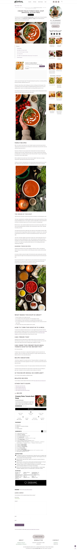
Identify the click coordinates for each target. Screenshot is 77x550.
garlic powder (24, 444)
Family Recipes (19, 48)
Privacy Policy (21, 542)
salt (24, 447)
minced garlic (24, 446)
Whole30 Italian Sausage (43, 331)
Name (16, 516)
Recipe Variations (19, 57)
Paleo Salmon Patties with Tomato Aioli (40, 380)
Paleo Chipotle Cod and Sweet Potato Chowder (23, 390)
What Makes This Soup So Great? (22, 50)
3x (45, 431)
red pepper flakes (26, 450)
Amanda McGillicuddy (19, 400)
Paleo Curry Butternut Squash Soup (21, 388)
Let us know (30, 483)
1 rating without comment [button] (28, 489)
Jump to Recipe (31, 14)
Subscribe (29, 1)
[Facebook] (58, 2)
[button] (16, 406)
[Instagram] (56, 2)
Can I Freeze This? (20, 53)
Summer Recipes (40, 1)
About (45, 1)
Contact (56, 542)
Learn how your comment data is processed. (32, 529)
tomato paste (22, 439)
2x (43, 431)
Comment (16, 501)
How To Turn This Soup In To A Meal (22, 52)
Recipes (18, 5)
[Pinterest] (54, 2)
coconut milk (21, 436)
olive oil (23, 434)
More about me (55, 26)
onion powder (24, 445)
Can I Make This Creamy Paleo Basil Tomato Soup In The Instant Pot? (27, 55)
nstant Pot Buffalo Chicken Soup (20, 387)
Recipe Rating (17, 497)
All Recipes (34, 1)
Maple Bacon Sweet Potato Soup (20, 385)
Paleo (21, 5)
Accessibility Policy (21, 544)
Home (15, 5)
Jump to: (18, 46)
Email (16, 520)
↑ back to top (38, 536)
